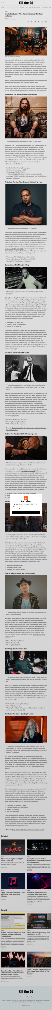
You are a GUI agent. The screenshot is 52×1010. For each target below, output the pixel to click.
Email (13, 506)
